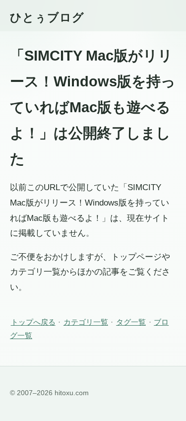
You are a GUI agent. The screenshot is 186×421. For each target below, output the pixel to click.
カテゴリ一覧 (85, 322)
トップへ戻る (33, 322)
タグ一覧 (131, 322)
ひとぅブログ (47, 17)
